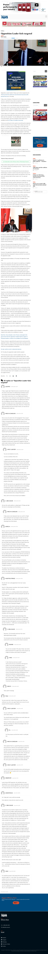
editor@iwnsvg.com (6, 927)
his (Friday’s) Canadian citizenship (15, 120)
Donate (39, 145)
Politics (2, 31)
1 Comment (36, 170)
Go (45, 105)
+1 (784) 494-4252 (6, 925)
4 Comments (36, 163)
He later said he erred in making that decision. (11, 349)
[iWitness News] (4, 915)
